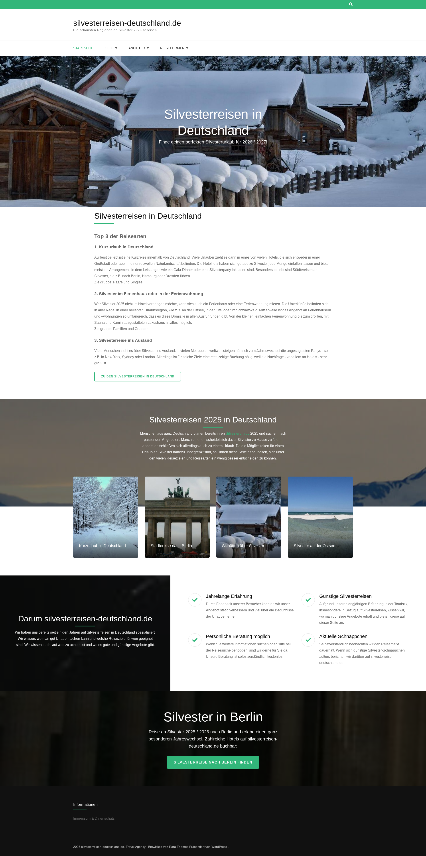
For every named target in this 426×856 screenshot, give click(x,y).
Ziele (109, 48)
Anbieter (136, 48)
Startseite (83, 48)
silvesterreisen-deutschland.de (127, 22)
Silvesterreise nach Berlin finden (213, 762)
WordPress (219, 846)
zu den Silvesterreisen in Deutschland (137, 376)
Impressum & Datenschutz (93, 818)
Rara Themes (178, 846)
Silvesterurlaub (237, 433)
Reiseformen (172, 48)
